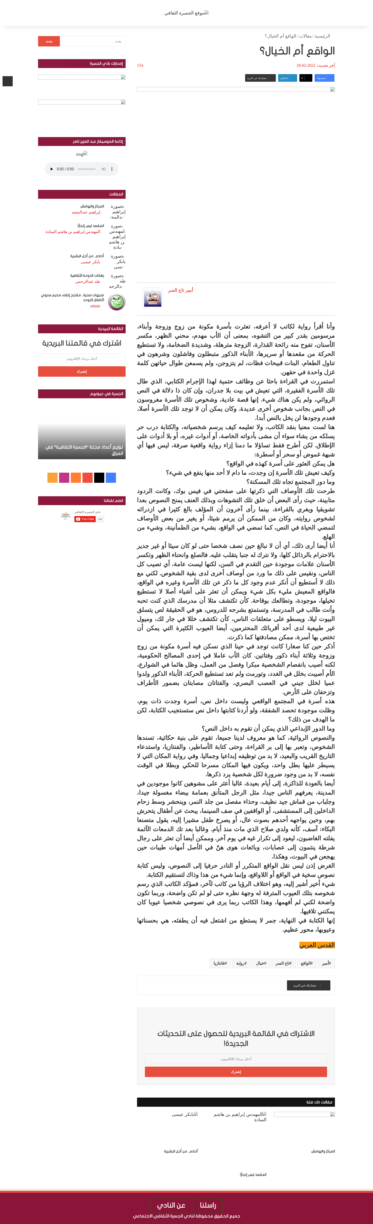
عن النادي (171, 1205)
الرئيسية (323, 36)
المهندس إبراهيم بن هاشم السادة (73, 231)
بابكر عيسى (90, 262)
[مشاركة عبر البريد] (8, 81)
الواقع (306, 963)
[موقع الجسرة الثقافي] (186, 13)
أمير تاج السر (180, 290)
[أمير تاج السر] (153, 306)
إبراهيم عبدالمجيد (86, 212)
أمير (325, 963)
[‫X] (99, 478)
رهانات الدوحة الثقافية (87, 275)
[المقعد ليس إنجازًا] (236, 1141)
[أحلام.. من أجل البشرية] (167, 1129)
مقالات (305, 36)
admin (95, 306)
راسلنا (208, 1205)
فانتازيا (219, 963)
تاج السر (283, 963)
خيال (260, 963)
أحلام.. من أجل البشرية (181, 1151)
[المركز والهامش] (304, 1129)
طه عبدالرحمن (87, 281)
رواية (240, 963)
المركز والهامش (323, 1151)
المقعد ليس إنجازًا (253, 1175)
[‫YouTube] (87, 478)
